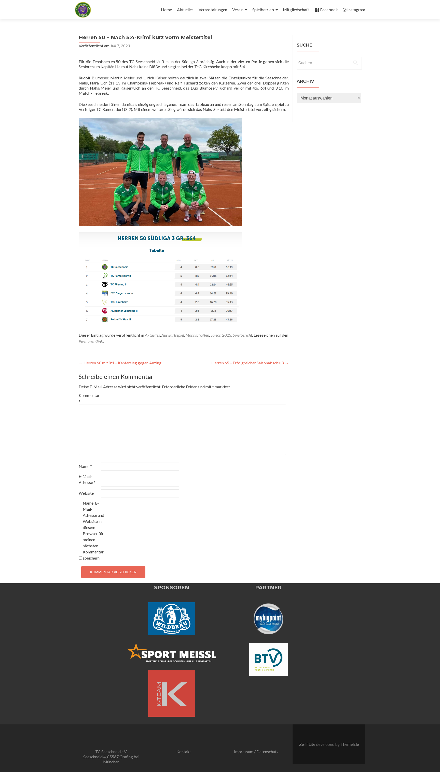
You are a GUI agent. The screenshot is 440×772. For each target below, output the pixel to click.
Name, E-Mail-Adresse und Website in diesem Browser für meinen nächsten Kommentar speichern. (93, 530)
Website (86, 493)
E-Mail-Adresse (87, 479)
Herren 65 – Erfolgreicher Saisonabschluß (250, 362)
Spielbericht (242, 335)
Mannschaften (197, 335)
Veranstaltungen (213, 9)
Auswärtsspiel (172, 335)
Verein (237, 9)
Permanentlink (91, 341)
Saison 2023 (221, 335)
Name (85, 466)
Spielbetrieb (263, 9)
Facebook (329, 9)
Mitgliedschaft (296, 9)
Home (166, 9)
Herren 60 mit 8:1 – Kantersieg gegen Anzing (120, 362)
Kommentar (89, 398)
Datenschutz (267, 751)
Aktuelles (185, 9)
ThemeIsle (349, 744)
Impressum (243, 751)
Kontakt (183, 751)
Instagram (356, 9)
